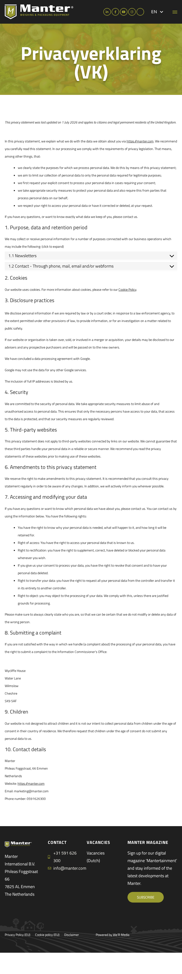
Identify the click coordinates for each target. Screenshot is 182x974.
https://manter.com (140, 141)
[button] (157, 11)
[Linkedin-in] (107, 12)
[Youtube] (123, 12)
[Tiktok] (140, 12)
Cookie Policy (127, 289)
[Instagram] (132, 12)
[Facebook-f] (115, 12)
